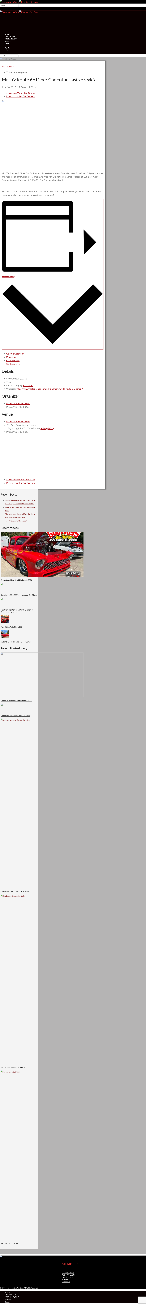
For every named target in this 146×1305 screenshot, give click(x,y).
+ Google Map (47, 428)
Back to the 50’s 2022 (9, 1243)
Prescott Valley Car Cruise (20, 92)
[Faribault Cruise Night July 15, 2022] (5, 711)
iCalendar (11, 357)
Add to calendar (8, 277)
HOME (7, 34)
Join (6, 50)
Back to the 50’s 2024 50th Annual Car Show (19, 595)
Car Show (28, 385)
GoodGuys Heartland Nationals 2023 (16, 701)
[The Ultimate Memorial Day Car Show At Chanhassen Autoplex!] (5, 606)
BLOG (7, 43)
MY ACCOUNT (68, 1272)
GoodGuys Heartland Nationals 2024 (19, 504)
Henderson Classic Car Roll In (13, 1067)
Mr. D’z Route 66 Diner (18, 403)
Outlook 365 (13, 360)
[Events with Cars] (19, 1)
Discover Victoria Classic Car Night (15, 891)
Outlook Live (13, 363)
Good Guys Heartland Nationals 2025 (20, 500)
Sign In (7, 48)
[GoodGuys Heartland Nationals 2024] (42, 576)
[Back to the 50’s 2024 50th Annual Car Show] (5, 591)
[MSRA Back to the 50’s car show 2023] (5, 637)
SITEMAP (66, 1282)
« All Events (8, 66)
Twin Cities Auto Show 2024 (16, 521)
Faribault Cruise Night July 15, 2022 (15, 716)
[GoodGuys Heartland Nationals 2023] (42, 696)
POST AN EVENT (11, 39)
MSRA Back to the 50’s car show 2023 (16, 642)
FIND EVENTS (10, 37)
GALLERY (8, 41)
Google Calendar (15, 353)
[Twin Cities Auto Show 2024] (5, 623)
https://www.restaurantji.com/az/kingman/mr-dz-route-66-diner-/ (49, 388)
